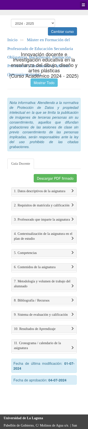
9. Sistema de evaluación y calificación (41, 314)
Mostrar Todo (44, 82)
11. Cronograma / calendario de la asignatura (37, 345)
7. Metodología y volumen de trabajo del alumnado (42, 283)
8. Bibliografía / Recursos (31, 300)
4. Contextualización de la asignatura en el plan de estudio (43, 236)
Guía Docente (20, 163)
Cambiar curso (62, 31)
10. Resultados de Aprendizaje (34, 329)
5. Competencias (25, 253)
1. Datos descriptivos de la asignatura (39, 191)
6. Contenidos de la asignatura (34, 267)
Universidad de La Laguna (17, 5)
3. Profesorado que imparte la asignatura (42, 219)
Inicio (12, 40)
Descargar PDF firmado (55, 178)
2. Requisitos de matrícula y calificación (41, 205)
